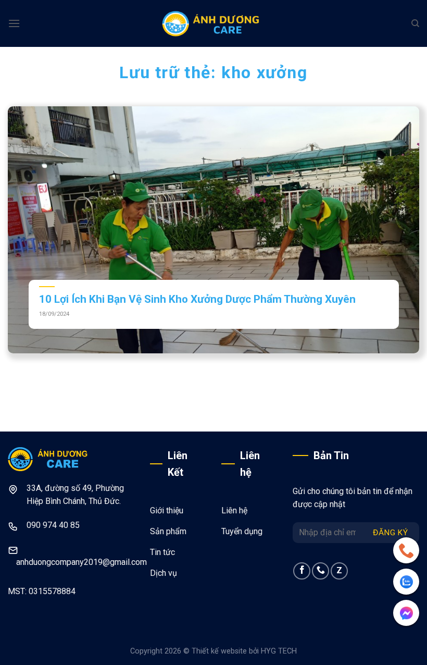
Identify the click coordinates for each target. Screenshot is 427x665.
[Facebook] (406, 613)
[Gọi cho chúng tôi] (320, 571)
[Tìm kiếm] (415, 23)
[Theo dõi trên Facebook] (301, 571)
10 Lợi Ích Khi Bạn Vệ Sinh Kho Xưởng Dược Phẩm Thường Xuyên (197, 299)
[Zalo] (406, 582)
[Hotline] (406, 550)
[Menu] (14, 23)
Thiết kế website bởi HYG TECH (244, 651)
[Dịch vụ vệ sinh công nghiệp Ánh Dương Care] (213, 23)
